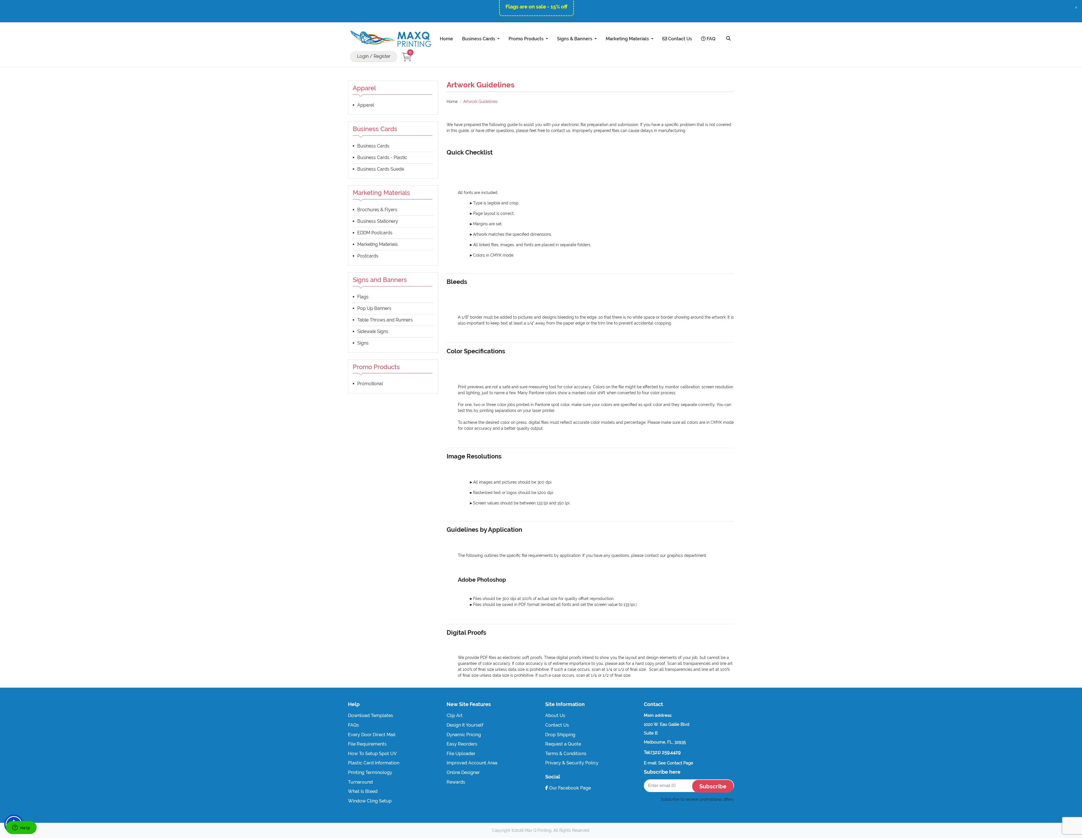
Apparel (365, 105)
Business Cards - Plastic (382, 157)
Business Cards (373, 146)
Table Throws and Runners (385, 320)
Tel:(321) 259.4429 (662, 752)
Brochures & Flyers (377, 209)
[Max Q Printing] (390, 38)
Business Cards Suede (380, 169)
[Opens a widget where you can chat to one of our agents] (21, 828)
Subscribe (712, 786)
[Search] (728, 38)
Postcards (367, 256)
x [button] (1076, 7)
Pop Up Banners (374, 308)
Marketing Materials (377, 244)
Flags (363, 296)
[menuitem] (446, 38)
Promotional (370, 383)
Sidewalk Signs (372, 331)
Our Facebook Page (569, 788)
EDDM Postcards (375, 232)
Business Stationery (377, 221)
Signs (363, 343)
